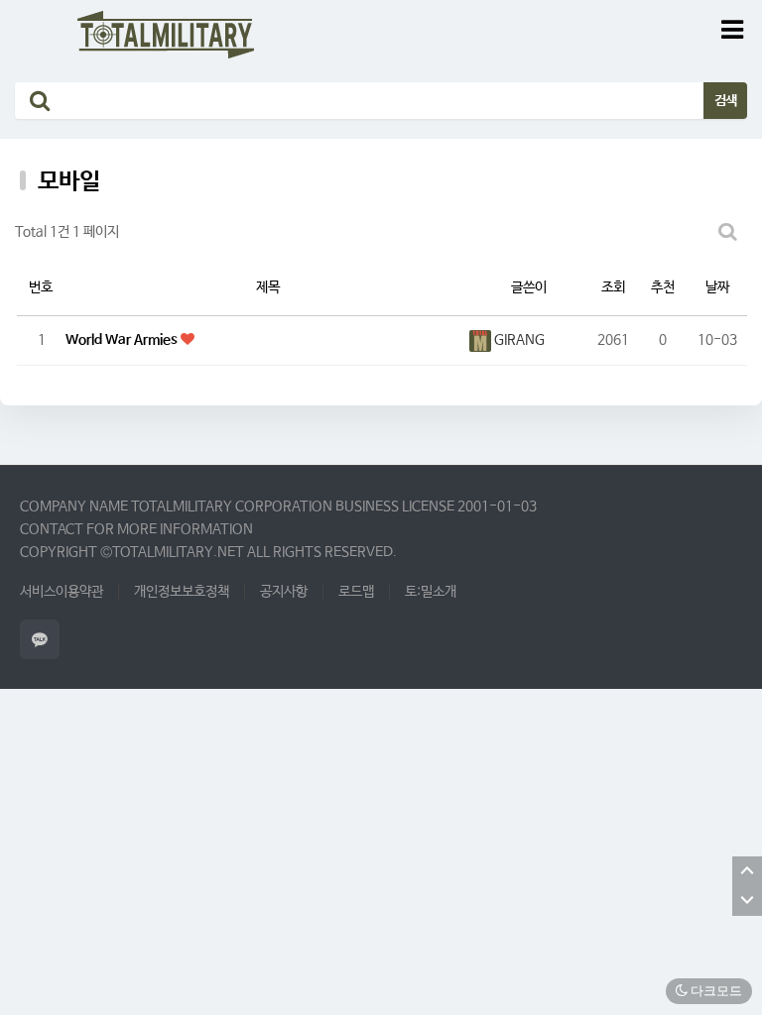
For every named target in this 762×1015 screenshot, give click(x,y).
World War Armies (123, 340)
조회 (613, 287)
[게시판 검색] (727, 232)
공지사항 (284, 592)
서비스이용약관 (61, 592)
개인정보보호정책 (181, 592)
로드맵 (356, 592)
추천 (663, 287)
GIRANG (518, 340)
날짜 (717, 287)
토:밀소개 (430, 592)
